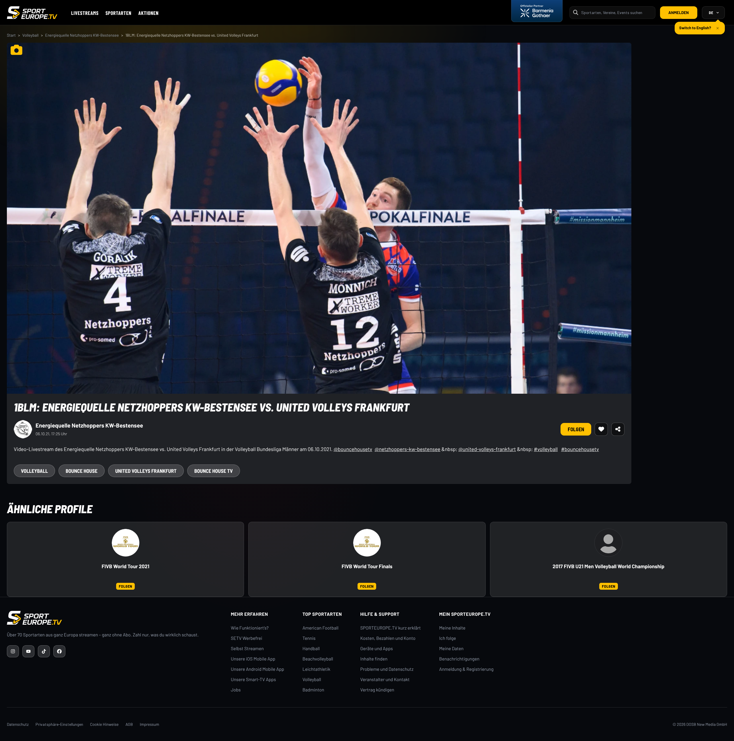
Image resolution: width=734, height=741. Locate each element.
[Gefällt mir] (601, 429)
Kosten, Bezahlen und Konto (387, 638)
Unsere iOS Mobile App (253, 659)
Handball (311, 648)
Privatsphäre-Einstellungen (59, 724)
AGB (129, 724)
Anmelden (678, 12)
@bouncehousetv (352, 449)
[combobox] (616, 12)
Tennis (309, 638)
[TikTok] (44, 651)
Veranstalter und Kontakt (385, 679)
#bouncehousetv (580, 449)
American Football (320, 628)
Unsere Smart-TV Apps (253, 679)
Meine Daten (451, 648)
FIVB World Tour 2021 (125, 566)
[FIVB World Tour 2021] (125, 542)
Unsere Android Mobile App (257, 669)
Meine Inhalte (452, 628)
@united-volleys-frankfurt (487, 449)
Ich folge (447, 638)
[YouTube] (28, 651)
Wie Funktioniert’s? (250, 628)
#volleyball (546, 449)
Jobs (236, 690)
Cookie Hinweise (104, 724)
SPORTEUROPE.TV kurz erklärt (390, 628)
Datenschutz (18, 724)
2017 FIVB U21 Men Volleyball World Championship (608, 566)
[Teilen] (617, 429)
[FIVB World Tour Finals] (367, 542)
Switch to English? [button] (695, 25)
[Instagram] (13, 651)
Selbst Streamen (247, 648)
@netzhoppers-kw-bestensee (407, 449)
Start (11, 35)
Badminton (313, 690)
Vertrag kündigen (377, 690)
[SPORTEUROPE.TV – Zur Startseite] (32, 12)
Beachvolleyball (317, 659)
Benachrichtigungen (459, 659)
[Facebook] (59, 651)
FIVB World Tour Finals (366, 566)
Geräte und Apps (376, 648)
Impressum (149, 724)
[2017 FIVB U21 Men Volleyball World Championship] (608, 542)
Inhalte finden (374, 659)
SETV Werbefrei (246, 638)
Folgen (576, 429)
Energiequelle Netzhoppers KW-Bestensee (82, 35)
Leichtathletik (316, 669)
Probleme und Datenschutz (387, 669)
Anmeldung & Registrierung (466, 669)
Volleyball (30, 35)
